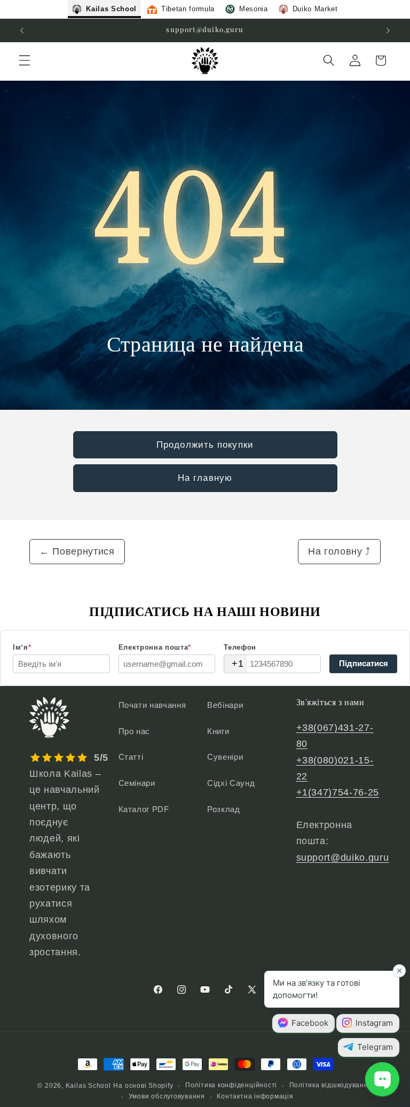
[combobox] (235, 664)
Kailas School (88, 1085)
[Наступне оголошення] (388, 30)
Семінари (137, 783)
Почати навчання (152, 705)
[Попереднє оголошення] (22, 30)
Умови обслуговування (167, 1096)
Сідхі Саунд (231, 783)
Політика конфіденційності (231, 1085)
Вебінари (225, 705)
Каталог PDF (144, 809)
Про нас (135, 731)
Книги (218, 731)
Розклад (223, 809)
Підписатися (363, 663)
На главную (205, 477)
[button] (24, 60)
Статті (131, 756)
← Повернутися (77, 551)
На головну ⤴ (339, 551)
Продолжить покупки (205, 444)
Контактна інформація (255, 1096)
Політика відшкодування (331, 1085)
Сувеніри (225, 756)
